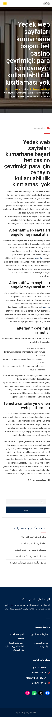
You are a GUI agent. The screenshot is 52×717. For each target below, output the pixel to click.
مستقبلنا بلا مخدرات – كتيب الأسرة (31, 556)
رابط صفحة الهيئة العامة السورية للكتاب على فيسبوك (14, 646)
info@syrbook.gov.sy (36, 678)
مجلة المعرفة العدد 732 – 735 (33, 537)
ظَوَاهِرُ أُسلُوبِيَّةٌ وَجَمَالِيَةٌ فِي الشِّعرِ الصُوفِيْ (28, 563)
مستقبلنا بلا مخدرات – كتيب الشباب (30, 550)
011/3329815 (39, 672)
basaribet (39, 258)
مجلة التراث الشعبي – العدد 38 (32, 543)
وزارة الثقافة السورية (39, 634)
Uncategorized (39, 128)
